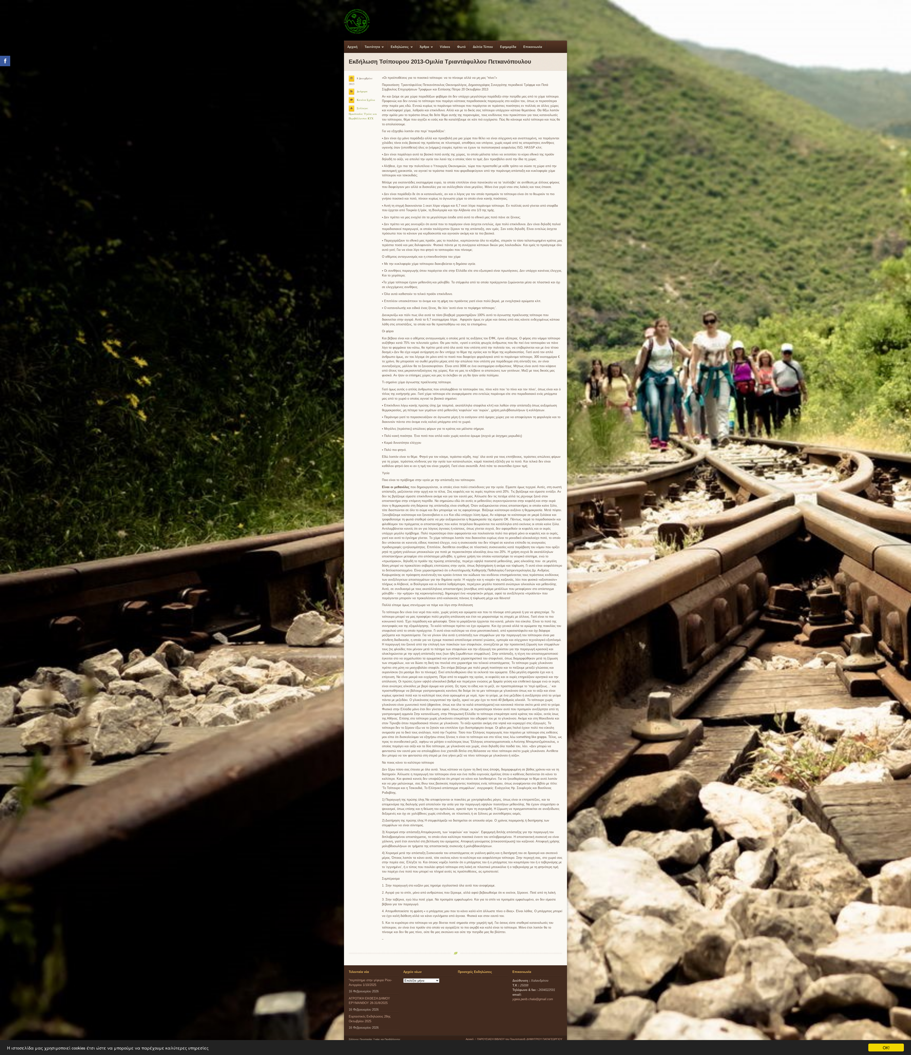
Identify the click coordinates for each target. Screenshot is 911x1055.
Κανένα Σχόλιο (366, 100)
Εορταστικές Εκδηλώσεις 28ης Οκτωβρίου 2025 (369, 1019)
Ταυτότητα (370, 49)
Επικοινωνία (532, 47)
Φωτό (461, 47)
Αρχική (352, 47)
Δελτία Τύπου (483, 47)
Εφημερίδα (508, 47)
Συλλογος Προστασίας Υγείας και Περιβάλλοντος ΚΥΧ (363, 113)
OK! (886, 1047)
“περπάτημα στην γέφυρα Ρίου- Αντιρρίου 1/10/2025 (370, 982)
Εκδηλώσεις (398, 49)
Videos (445, 47)
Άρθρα (422, 49)
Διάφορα (362, 91)
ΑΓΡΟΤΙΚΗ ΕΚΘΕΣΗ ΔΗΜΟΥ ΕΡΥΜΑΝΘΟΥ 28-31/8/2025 (369, 1001)
